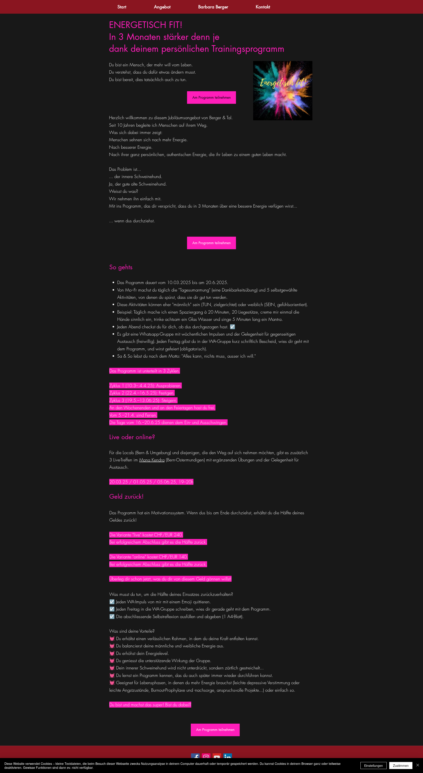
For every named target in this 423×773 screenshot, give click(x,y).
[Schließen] (417, 765)
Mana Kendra (152, 460)
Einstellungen (373, 765)
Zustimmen (401, 765)
